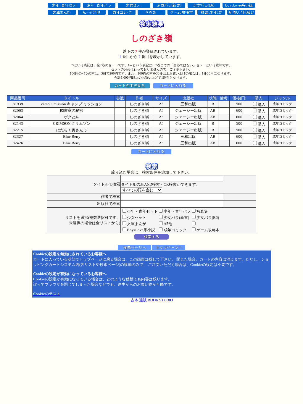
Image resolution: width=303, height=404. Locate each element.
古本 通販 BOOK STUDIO (151, 300)
